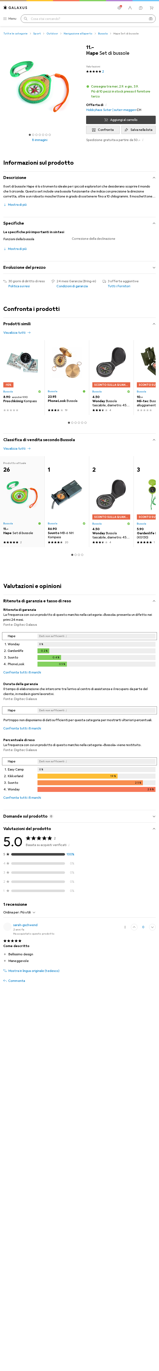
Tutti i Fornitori (119, 286)
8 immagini (39, 140)
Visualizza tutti (14, 333)
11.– (90, 47)
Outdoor (52, 33)
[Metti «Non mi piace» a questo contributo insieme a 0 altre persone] (152, 927)
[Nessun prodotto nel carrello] (151, 8)
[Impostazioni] (119, 8)
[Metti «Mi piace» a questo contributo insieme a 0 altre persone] (134, 927)
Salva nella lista (141, 130)
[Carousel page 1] (69, 423)
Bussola (103, 33)
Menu (12, 19)
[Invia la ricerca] (26, 19)
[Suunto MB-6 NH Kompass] (67, 501)
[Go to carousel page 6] (85, 423)
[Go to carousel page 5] (82, 423)
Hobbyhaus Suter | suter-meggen (111, 110)
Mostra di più (17, 205)
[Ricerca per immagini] (151, 19)
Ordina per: (11, 912)
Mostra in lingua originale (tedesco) (33, 971)
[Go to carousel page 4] (79, 423)
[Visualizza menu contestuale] (125, 927)
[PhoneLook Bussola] (67, 377)
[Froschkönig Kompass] (22, 377)
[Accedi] (130, 8)
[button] (121, 91)
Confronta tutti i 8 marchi (22, 672)
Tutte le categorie (15, 33)
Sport (37, 33)
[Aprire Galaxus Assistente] (140, 8)
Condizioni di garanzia (72, 286)
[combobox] (27, 912)
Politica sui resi (19, 286)
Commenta (16, 981)
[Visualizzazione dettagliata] (79, 650)
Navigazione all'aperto (78, 33)
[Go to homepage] (15, 8)
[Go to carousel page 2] (72, 423)
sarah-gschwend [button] (25, 925)
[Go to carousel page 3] (76, 423)
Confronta (105, 130)
